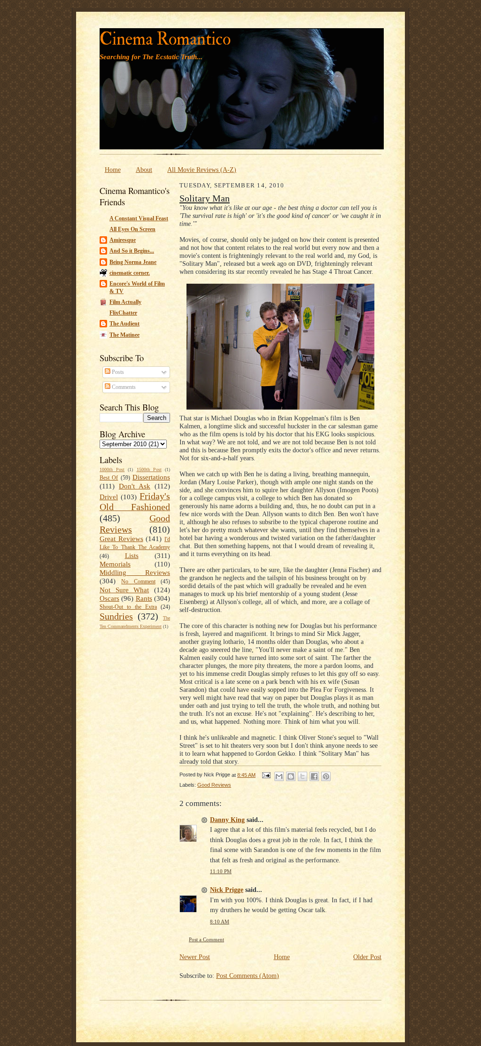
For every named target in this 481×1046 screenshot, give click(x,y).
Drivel (109, 497)
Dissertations (151, 477)
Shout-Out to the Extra (128, 607)
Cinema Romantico (165, 39)
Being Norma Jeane (132, 262)
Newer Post (194, 957)
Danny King (227, 819)
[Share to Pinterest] (326, 776)
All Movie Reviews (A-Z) (201, 169)
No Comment (138, 581)
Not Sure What (124, 590)
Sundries (116, 616)
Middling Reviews (135, 572)
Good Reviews (214, 785)
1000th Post (112, 469)
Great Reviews (121, 538)
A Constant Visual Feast (138, 218)
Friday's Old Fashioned (135, 501)
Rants (144, 598)
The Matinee (124, 335)
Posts (117, 372)
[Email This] (279, 776)
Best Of (109, 477)
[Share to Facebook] (314, 776)
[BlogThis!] (290, 776)
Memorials (115, 564)
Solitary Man (204, 198)
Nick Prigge (226, 889)
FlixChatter (123, 313)
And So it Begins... (131, 251)
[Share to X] (302, 776)
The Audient (124, 323)
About (144, 169)
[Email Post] (266, 775)
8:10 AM (219, 921)
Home (113, 169)
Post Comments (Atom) (247, 975)
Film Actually (125, 302)
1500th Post (149, 469)
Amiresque (122, 240)
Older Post (367, 957)
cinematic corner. (129, 273)
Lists (132, 555)
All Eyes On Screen (132, 229)
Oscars (109, 598)
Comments (123, 387)
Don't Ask (134, 486)
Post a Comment (206, 939)
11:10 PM (221, 871)
